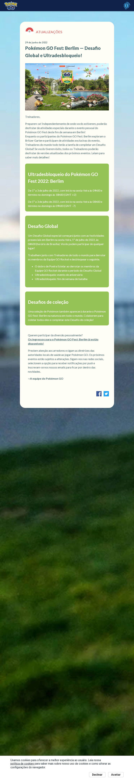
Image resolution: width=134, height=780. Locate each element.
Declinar (97, 774)
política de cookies (22, 763)
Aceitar (116, 774)
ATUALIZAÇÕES (49, 32)
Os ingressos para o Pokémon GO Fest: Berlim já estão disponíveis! (63, 341)
